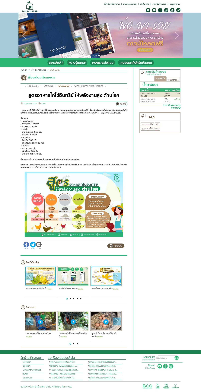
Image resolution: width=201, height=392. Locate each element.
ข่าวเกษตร (48, 86)
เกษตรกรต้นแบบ (102, 62)
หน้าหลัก (24, 70)
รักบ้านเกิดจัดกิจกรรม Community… (103, 373)
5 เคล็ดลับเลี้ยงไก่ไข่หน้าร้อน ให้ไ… (62, 377)
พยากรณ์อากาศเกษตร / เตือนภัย (88, 86)
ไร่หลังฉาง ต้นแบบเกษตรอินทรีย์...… (63, 366)
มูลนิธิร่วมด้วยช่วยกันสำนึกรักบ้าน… (102, 366)
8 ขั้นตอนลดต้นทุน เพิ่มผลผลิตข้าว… (64, 369)
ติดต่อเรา (26, 366)
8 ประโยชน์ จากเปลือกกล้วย (102, 288)
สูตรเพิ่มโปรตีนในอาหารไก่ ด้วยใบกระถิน (104, 335)
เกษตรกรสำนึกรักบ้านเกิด (136, 62)
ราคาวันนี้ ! (55, 62)
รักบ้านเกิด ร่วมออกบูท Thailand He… (103, 369)
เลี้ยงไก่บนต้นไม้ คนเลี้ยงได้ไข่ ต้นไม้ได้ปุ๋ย (73, 335)
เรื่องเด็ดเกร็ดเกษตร (38, 70)
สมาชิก (25, 373)
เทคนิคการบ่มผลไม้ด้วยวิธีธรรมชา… (102, 362)
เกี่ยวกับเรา (27, 362)
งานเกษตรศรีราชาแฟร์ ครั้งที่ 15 (62, 362)
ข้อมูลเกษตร (27, 377)
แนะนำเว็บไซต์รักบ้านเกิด (68, 288)
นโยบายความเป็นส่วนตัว (32, 369)
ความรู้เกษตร (77, 62)
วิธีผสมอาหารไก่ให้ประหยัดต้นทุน (38, 333)
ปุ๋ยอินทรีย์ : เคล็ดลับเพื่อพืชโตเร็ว (62, 373)
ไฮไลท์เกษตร (33, 86)
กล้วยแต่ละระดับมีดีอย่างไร (36, 288)
